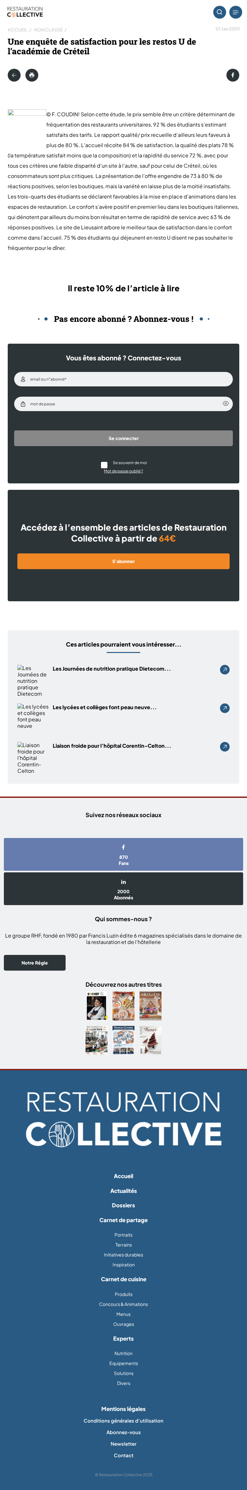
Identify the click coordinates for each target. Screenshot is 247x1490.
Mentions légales (123, 1408)
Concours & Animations (123, 1304)
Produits (124, 1294)
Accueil (18, 29)
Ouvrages (123, 1324)
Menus (123, 1314)
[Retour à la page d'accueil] (123, 1119)
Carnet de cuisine (123, 1279)
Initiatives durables (123, 1254)
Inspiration (124, 1264)
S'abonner (123, 561)
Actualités (123, 1190)
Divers (123, 1383)
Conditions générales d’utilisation (123, 1420)
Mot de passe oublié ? (123, 471)
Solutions (123, 1373)
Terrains (123, 1245)
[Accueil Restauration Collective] (25, 12)
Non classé (48, 29)
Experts (123, 1338)
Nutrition (123, 1353)
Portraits (123, 1235)
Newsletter (123, 1444)
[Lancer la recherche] (219, 12)
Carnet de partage (123, 1219)
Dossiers (123, 1205)
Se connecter (124, 438)
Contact (123, 1455)
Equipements (123, 1363)
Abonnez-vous (123, 1432)
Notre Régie (35, 962)
